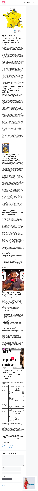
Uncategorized (5, 444)
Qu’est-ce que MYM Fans (27, 2)
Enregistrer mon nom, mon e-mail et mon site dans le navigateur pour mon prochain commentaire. (13, 476)
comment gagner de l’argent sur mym (9, 447)
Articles (34, 2)
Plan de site (4, 485)
